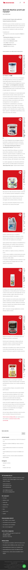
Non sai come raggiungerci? (8, 527)
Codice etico (5, 502)
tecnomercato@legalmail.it (9, 492)
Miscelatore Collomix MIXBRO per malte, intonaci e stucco (13, 545)
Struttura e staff (6, 500)
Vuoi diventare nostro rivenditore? (9, 524)
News (9, 14)
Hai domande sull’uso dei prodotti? (9, 522)
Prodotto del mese (7, 467)
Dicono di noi (5, 507)
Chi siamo (5, 498)
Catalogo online (6, 504)
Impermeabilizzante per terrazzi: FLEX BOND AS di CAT (13, 549)
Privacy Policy (7, 567)
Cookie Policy (12, 567)
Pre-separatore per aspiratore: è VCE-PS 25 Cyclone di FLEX (14, 542)
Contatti (4, 513)
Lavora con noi (5, 511)
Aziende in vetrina (6, 463)
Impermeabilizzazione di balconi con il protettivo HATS (13, 547)
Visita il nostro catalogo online (9, 417)
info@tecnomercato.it (9, 490)
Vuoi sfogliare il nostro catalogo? (9, 520)
